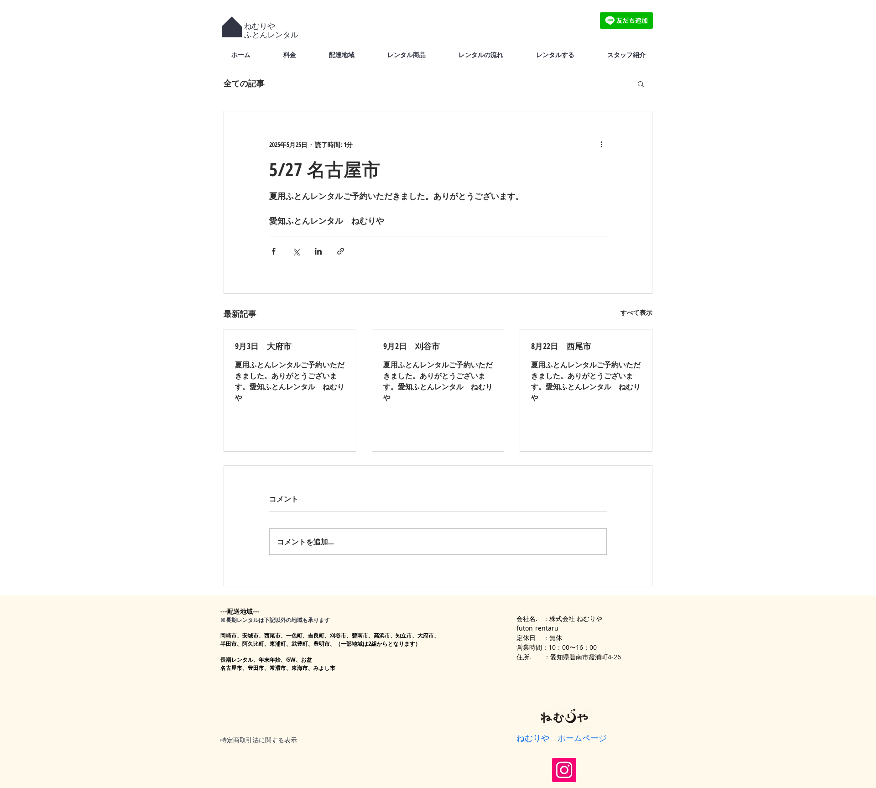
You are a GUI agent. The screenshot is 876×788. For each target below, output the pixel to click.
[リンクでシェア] (340, 251)
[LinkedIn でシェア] (318, 251)
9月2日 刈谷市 (411, 345)
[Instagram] (564, 770)
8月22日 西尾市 (561, 345)
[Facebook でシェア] (273, 251)
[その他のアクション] (601, 144)
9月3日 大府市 (263, 345)
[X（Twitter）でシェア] (296, 251)
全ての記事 (244, 83)
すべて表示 (636, 312)
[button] (640, 83)
